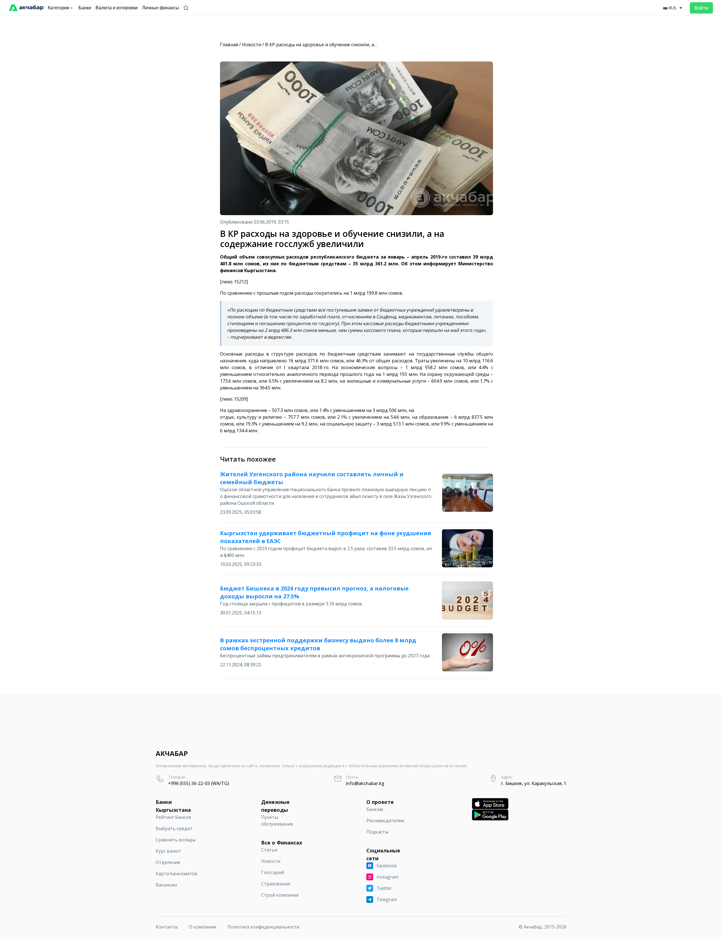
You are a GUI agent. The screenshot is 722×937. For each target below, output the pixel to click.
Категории (58, 7)
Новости (251, 44)
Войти (701, 8)
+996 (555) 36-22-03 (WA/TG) (198, 783)
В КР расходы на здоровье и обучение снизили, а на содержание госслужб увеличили (359, 44)
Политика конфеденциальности (263, 927)
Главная (229, 44)
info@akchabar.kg (365, 783)
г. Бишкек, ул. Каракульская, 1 (533, 783)
